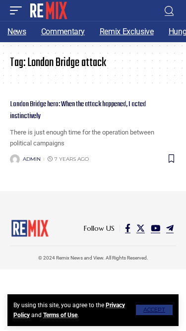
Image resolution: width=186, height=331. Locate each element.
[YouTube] (155, 228)
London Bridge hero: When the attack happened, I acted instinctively (78, 110)
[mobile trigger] (18, 10)
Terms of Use (60, 315)
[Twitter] (140, 228)
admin (32, 159)
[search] (169, 10)
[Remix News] (48, 10)
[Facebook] (128, 228)
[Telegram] (170, 228)
